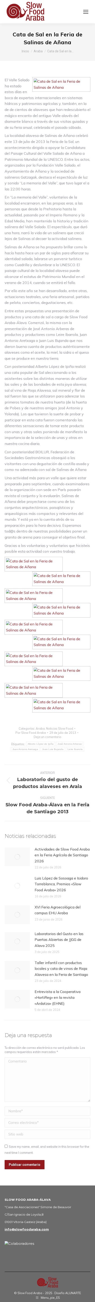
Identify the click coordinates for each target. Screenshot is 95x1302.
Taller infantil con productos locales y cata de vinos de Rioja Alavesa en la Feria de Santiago (61, 968)
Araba (40, 728)
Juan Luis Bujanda (52, 749)
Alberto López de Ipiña (41, 744)
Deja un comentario (47, 737)
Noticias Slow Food (59, 728)
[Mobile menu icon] (85, 11)
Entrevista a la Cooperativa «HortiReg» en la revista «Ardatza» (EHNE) (57, 997)
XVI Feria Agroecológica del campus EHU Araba (57, 910)
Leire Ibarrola (75, 749)
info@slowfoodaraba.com (27, 1229)
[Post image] (17, 857)
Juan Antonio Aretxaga (25, 749)
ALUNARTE (73, 1293)
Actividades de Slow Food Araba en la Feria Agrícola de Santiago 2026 (62, 855)
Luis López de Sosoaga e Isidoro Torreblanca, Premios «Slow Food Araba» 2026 (61, 884)
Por (30, 733)
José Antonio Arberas (70, 744)
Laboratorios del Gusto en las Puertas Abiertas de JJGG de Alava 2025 (59, 939)
